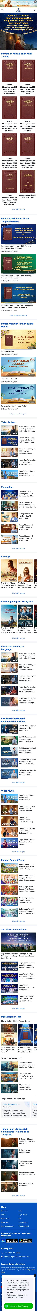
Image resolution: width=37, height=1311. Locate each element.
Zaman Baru (23, 1222)
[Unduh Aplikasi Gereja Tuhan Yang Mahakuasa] (3, 1240)
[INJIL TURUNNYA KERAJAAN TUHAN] (18, 10)
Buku (20, 1211)
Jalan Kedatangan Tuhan (10, 1104)
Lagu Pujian (23, 1215)
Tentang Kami (24, 1226)
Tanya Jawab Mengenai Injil (13, 1099)
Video (3, 1215)
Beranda (4, 1211)
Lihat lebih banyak (18, 209)
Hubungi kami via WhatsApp (19, 1306)
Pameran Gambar (7, 1226)
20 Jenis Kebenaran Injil (11, 1058)
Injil (20, 1218)
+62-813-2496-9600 (12, 1253)
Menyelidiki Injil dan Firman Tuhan (15, 1021)
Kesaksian (4, 1222)
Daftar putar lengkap (9, 251)
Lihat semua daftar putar (18, 315)
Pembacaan (5, 1218)
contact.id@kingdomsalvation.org (17, 1257)
